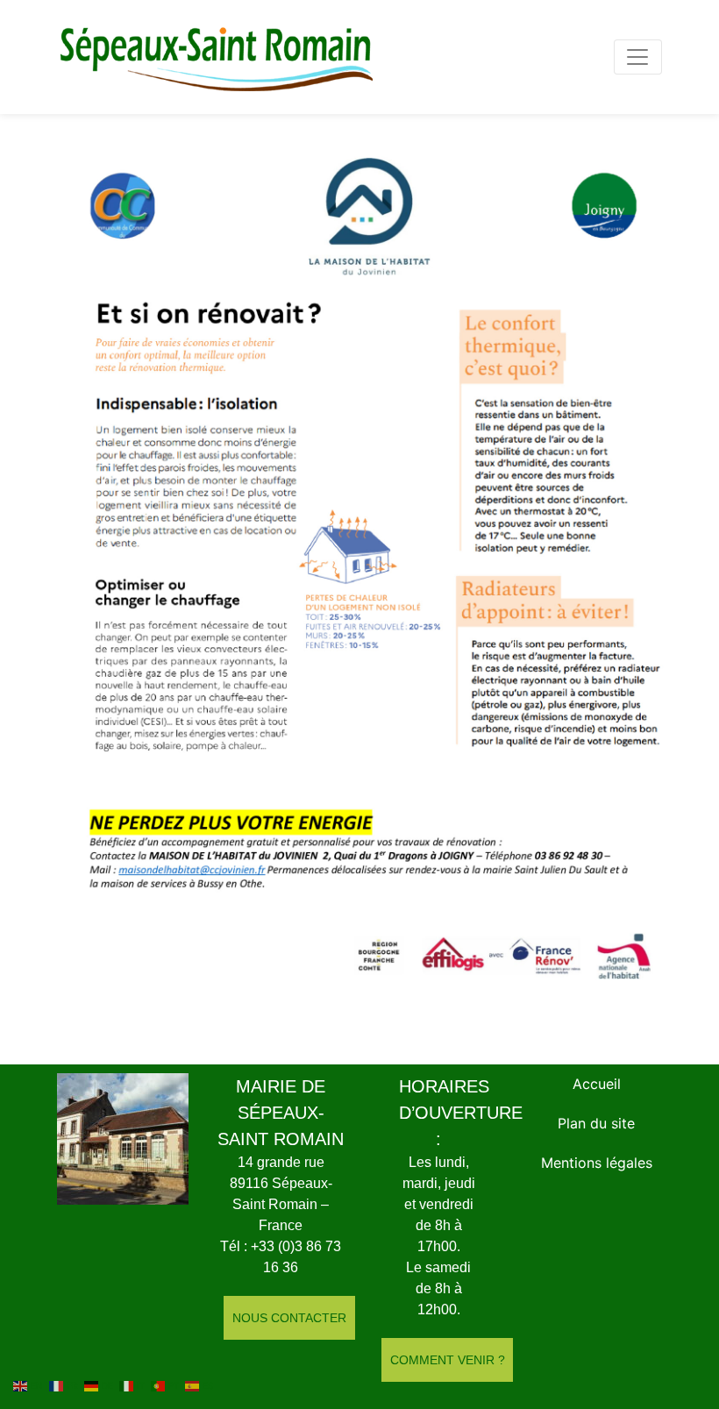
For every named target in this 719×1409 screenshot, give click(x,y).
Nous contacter (289, 1318)
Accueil (597, 1083)
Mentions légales (596, 1162)
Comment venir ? (447, 1360)
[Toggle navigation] (638, 57)
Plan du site (596, 1123)
